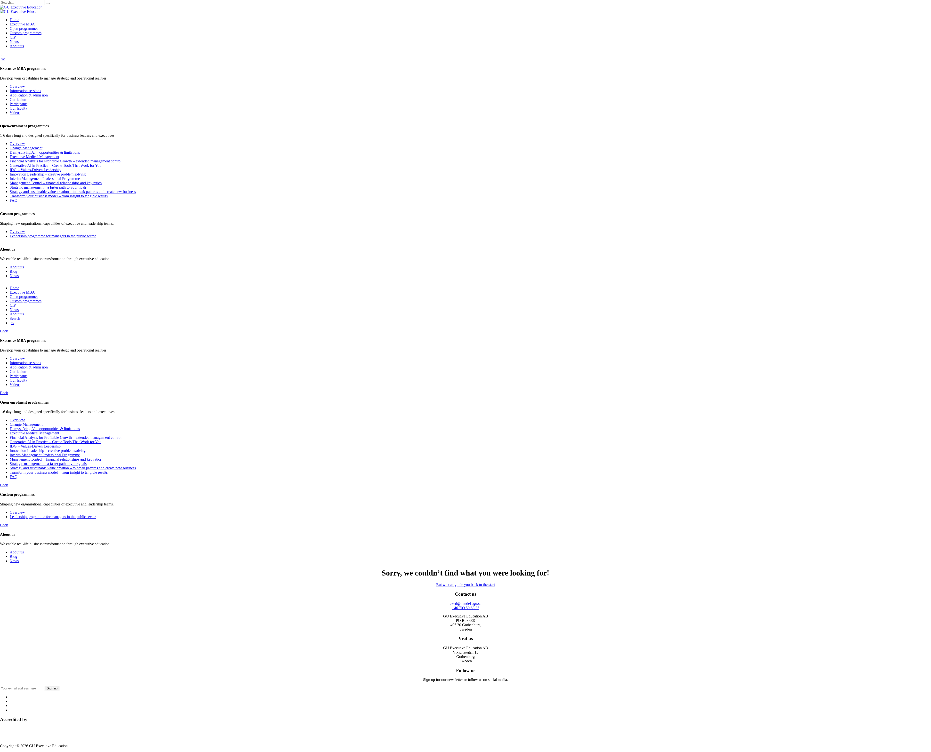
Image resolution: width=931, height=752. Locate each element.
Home (14, 20)
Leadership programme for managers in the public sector (53, 236)
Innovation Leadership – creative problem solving (48, 174)
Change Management (26, 148)
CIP (13, 37)
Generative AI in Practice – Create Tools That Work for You (55, 165)
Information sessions (25, 91)
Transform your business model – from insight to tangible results (59, 196)
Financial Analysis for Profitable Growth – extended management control (65, 161)
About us (17, 46)
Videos (15, 113)
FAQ (13, 200)
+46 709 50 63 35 (465, 608)
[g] (48, 3)
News (14, 42)
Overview (17, 86)
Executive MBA (22, 24)
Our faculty (18, 108)
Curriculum (18, 99)
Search (15, 318)
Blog (13, 271)
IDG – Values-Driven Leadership (35, 170)
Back (4, 331)
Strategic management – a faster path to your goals (48, 187)
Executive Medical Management (34, 157)
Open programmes (24, 28)
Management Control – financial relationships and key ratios (56, 183)
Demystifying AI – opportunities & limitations (45, 152)
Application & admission (29, 95)
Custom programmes (25, 33)
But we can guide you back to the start (465, 585)
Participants (18, 104)
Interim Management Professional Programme (45, 178)
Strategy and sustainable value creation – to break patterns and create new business (73, 192)
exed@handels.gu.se (465, 603)
